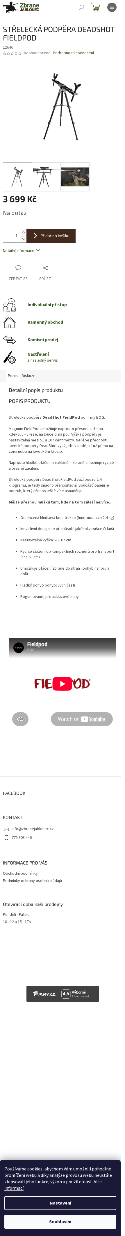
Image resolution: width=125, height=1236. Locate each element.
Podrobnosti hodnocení (73, 53)
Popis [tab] (13, 376)
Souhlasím (60, 1222)
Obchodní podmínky (20, 873)
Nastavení (60, 1203)
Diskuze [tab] (28, 376)
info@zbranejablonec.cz (33, 829)
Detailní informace (18, 251)
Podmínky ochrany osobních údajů (32, 881)
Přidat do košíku (54, 235)
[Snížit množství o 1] (23, 239)
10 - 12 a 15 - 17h (17, 922)
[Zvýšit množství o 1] (23, 232)
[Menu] (112, 7)
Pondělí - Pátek (16, 915)
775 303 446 (22, 838)
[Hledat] (81, 7)
